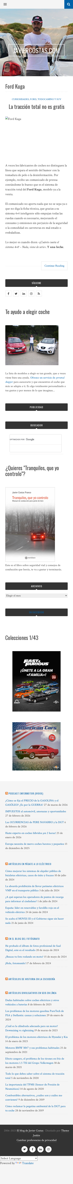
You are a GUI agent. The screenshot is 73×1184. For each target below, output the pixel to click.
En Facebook (36, 612)
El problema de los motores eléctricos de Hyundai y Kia (36, 1037)
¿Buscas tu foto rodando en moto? (24, 957)
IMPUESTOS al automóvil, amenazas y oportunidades (35, 811)
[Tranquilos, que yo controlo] (30, 561)
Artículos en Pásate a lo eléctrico (30, 864)
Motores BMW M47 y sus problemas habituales (32, 1048)
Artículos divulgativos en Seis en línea (33, 993)
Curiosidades (20, 99)
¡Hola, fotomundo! (15, 963)
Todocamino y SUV (49, 99)
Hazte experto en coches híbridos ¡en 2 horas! (30, 833)
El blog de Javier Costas (30, 1130)
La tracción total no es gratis (36, 106)
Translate (28, 1163)
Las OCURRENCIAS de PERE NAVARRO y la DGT (34, 822)
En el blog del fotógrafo (24, 938)
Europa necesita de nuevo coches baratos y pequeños (34, 844)
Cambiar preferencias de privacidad (37, 1140)
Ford (33, 99)
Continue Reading (54, 266)
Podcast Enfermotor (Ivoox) (26, 793)
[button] (3, 4)
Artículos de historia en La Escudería (32, 979)
